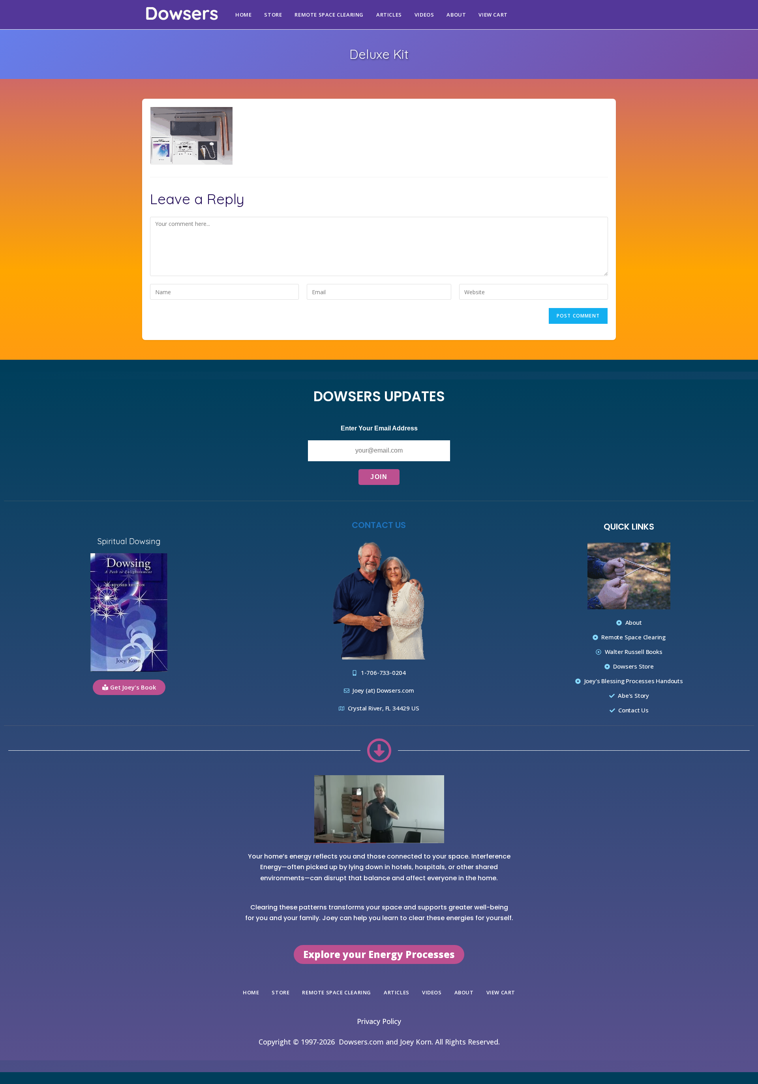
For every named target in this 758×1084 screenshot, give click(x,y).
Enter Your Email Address (379, 428)
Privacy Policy (379, 1021)
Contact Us (379, 525)
